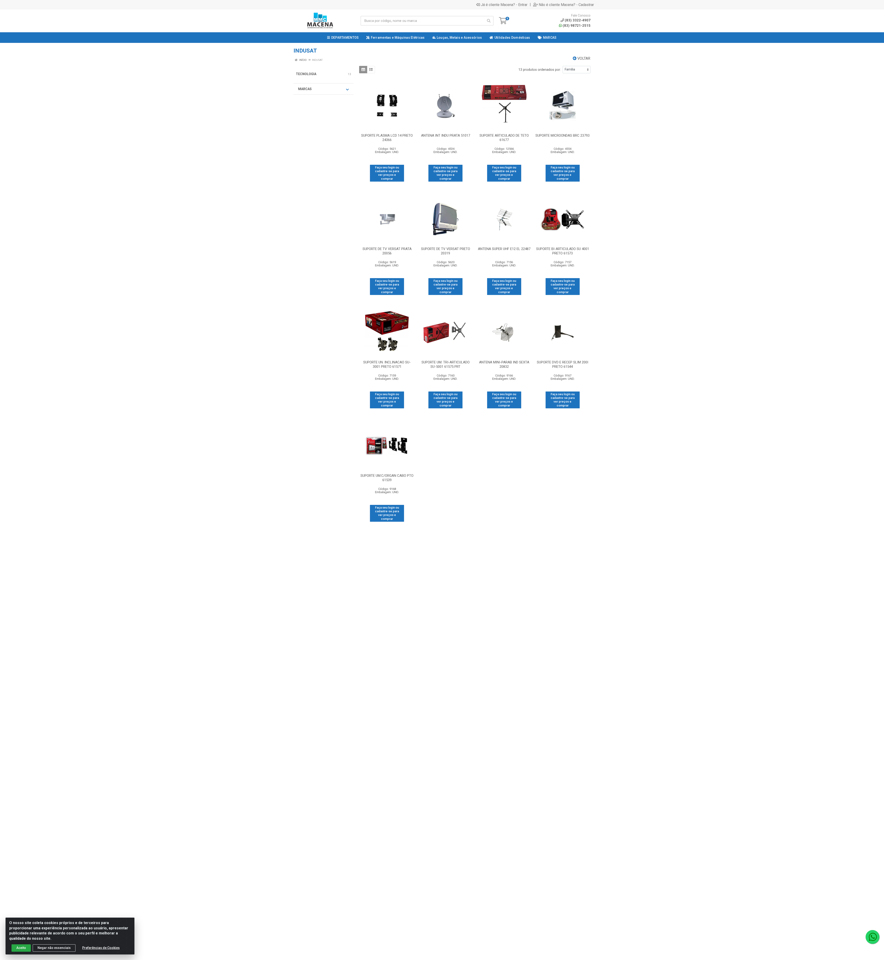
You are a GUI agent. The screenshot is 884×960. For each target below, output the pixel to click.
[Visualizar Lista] (371, 69)
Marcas (305, 89)
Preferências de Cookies (101, 948)
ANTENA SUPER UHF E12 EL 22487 (504, 249)
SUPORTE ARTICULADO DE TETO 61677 (504, 137)
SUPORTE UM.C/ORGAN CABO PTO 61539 (387, 478)
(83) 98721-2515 (576, 26)
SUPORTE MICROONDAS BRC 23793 (562, 135)
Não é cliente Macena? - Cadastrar (566, 4)
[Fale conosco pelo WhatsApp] (872, 937)
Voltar (583, 58)
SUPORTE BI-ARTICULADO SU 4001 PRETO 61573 (562, 251)
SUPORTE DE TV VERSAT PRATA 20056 (387, 251)
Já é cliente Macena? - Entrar (504, 4)
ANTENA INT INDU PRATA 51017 (445, 135)
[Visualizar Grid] (363, 69)
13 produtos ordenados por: (539, 70)
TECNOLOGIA (306, 74)
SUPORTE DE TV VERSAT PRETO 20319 (445, 251)
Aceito (21, 948)
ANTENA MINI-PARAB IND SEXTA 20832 (504, 364)
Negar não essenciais (54, 948)
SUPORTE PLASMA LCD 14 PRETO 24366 (387, 137)
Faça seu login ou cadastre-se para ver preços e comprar (387, 173)
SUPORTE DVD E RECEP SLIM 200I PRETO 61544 (562, 364)
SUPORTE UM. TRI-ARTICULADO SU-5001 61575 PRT (446, 364)
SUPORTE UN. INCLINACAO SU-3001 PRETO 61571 (387, 364)
